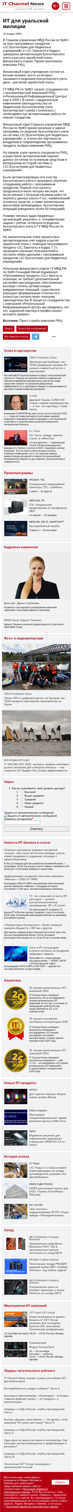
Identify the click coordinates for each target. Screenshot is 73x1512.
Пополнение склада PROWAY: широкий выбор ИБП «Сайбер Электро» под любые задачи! (48, 1267)
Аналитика (12, 980)
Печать (9, 328)
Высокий (30, 791)
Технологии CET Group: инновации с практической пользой (27, 1465)
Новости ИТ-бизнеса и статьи (27, 842)
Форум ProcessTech (41, 1347)
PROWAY (34, 1260)
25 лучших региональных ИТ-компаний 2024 (48, 1052)
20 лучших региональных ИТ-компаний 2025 (48, 989)
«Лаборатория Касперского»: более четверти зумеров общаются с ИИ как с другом (33, 926)
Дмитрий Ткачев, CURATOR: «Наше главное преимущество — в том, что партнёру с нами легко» (49, 404)
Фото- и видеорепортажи (23, 638)
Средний (30, 799)
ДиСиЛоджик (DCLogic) (17, 760)
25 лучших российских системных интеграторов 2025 (48, 1020)
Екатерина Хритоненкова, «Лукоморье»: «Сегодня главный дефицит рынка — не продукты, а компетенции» (36, 1398)
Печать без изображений (32, 328)
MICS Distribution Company (43, 1237)
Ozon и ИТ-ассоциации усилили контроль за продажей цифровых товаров (49, 950)
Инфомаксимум (37, 1343)
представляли (45, 413)
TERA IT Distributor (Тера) (43, 358)
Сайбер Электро (49, 1260)
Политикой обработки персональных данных (26, 1490)
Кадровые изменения (21, 547)
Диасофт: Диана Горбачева (21, 603)
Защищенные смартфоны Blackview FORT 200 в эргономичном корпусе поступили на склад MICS (45, 1248)
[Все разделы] (66, 9)
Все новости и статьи (16, 336)
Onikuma (34, 1283)
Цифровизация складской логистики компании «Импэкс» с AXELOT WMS (33, 878)
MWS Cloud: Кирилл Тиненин (22, 620)
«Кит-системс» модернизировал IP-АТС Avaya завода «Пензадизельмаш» (49, 1212)
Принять (60, 1482)
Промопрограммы (18, 473)
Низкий (29, 806)
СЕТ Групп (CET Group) (42, 1312)
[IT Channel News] (23, 9)
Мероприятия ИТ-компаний (25, 1305)
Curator (33, 396)
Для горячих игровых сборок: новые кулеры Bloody (47, 1095)
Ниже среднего (34, 803)
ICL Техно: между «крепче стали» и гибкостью (45, 437)
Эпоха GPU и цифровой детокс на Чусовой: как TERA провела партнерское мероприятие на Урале (34, 701)
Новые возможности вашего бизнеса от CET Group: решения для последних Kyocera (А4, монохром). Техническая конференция (47, 1323)
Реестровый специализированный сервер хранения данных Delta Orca (48, 1117)
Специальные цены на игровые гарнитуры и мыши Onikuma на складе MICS (46, 1290)
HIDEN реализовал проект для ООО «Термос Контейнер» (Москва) (48, 1191)
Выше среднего (34, 795)
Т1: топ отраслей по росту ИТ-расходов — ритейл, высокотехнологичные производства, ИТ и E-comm (48, 900)
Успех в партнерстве (20, 350)
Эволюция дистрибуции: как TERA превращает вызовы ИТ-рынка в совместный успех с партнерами (48, 366)
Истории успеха (16, 1156)
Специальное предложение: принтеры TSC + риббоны (47, 485)
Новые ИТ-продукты (20, 1083)
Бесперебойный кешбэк (44, 526)
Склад (9, 1230)
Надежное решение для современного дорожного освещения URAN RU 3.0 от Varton (47, 1140)
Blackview (34, 1239)
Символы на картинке (18, 818)
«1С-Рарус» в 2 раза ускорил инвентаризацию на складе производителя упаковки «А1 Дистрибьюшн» (47, 1172)
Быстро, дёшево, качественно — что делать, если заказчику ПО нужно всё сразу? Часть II (36, 1421)
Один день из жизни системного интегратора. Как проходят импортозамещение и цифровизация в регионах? (35, 1443)
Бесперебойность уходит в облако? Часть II (32, 1388)
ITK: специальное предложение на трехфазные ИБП (48, 508)
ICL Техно (34, 431)
